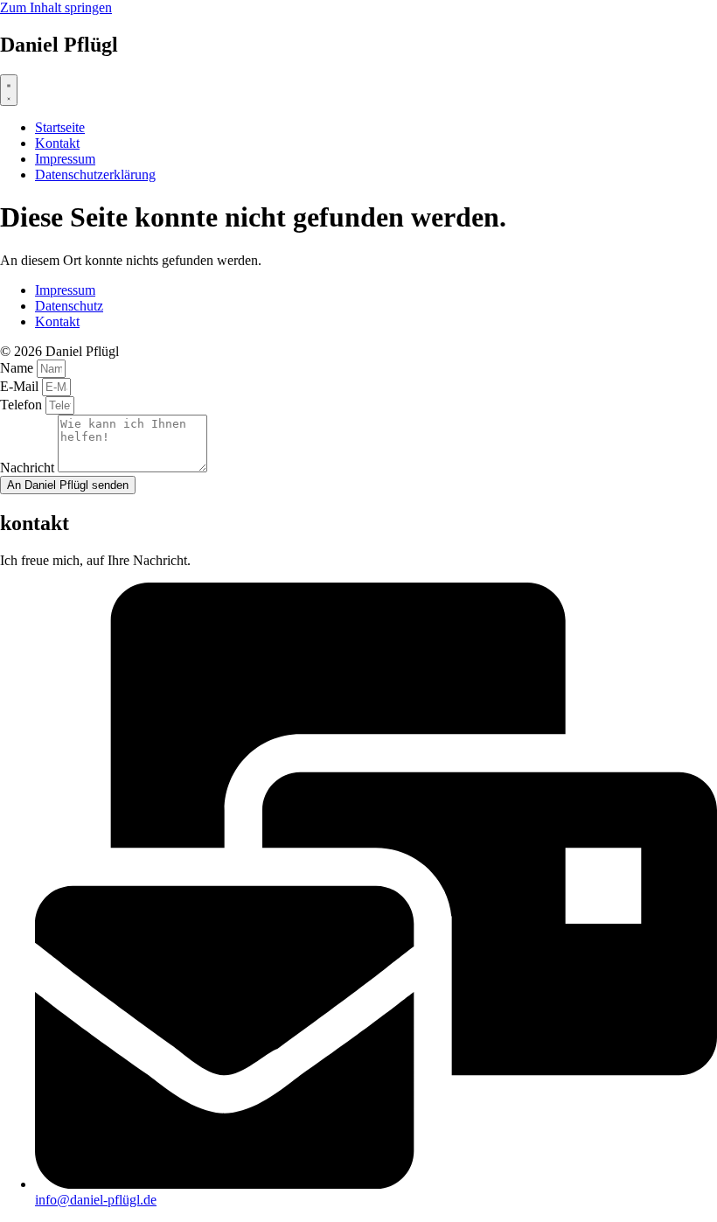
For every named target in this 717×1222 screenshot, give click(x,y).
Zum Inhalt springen (56, 7)
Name (18, 367)
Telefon (22, 404)
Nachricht (29, 467)
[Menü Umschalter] (8, 90)
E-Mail (21, 386)
